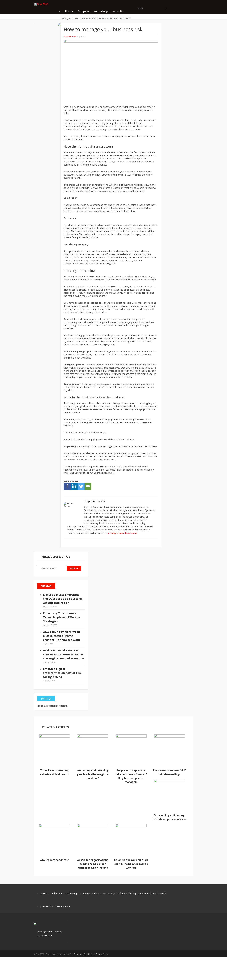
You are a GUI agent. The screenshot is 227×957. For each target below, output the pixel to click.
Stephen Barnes (70, 37)
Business (44, 893)
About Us (118, 11)
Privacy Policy (102, 954)
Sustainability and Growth (152, 893)
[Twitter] (81, 486)
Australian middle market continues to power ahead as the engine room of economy (63, 654)
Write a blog (100, 11)
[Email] (87, 486)
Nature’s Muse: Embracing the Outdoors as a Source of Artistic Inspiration (62, 599)
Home (68, 11)
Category (83, 11)
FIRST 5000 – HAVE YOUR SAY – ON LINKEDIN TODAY (103, 18)
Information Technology (64, 893)
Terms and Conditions (83, 954)
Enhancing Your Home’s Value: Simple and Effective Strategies (61, 617)
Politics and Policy (127, 893)
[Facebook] (67, 486)
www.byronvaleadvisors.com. (122, 532)
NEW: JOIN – (67, 18)
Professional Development (56, 906)
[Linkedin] (74, 486)
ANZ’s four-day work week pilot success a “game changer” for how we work (61, 636)
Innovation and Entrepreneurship (97, 893)
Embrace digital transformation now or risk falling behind (62, 673)
